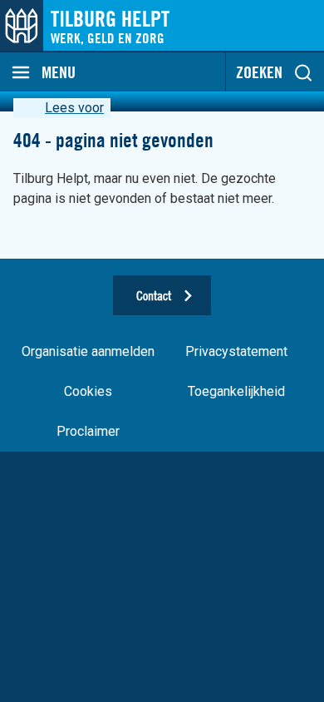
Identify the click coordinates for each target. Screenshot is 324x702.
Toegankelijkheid (236, 391)
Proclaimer (88, 431)
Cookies (88, 391)
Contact (153, 295)
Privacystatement (236, 351)
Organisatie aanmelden (88, 351)
